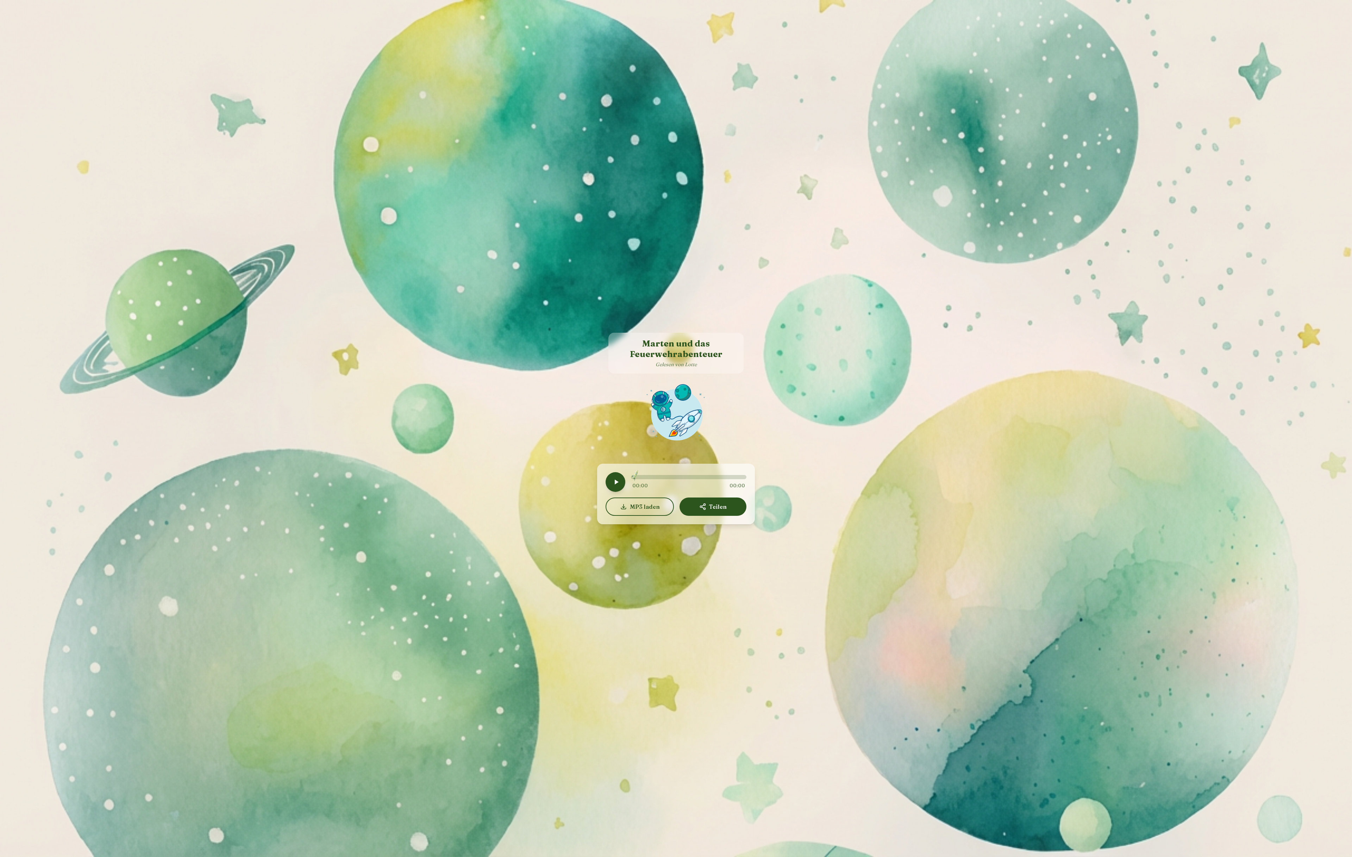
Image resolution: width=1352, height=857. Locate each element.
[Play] (615, 482)
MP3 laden (645, 506)
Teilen (718, 506)
